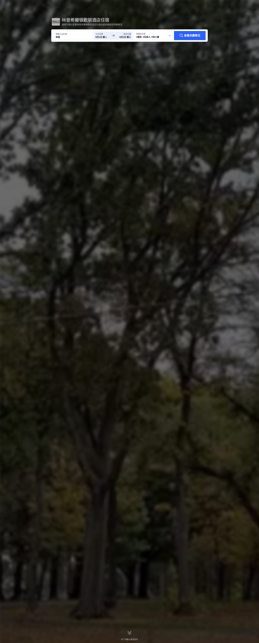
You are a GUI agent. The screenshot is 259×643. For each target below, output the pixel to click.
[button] (240, 4)
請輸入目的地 (61, 34)
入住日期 (99, 34)
